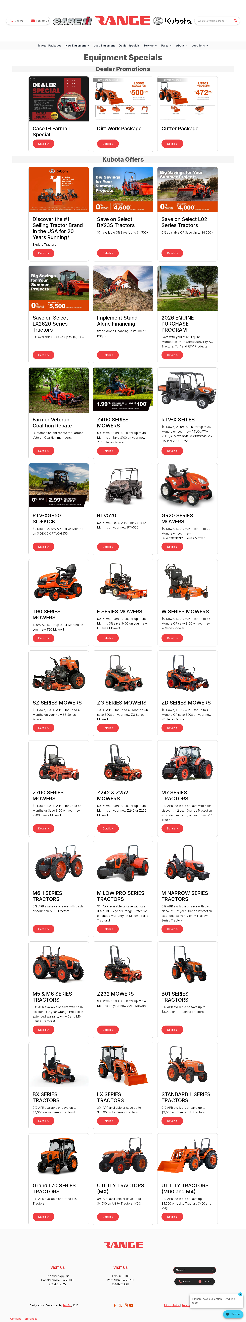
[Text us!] (233, 1314)
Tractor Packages (49, 45)
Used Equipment (104, 45)
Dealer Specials (129, 45)
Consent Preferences (23, 1318)
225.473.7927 (57, 1284)
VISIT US (58, 1268)
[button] (16, 21)
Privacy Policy (172, 1305)
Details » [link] (43, 143)
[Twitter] (120, 1305)
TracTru (67, 1305)
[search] (236, 21)
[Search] (212, 1270)
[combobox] (217, 21)
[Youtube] (131, 1305)
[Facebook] (115, 1305)
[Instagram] (126, 1305)
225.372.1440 (120, 1284)
